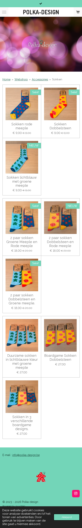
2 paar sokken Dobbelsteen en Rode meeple (60, 242)
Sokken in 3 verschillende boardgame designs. (22, 423)
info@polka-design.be (26, 455)
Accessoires (40, 79)
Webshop (21, 79)
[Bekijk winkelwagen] (78, 12)
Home (6, 79)
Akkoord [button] (67, 517)
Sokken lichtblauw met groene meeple (22, 181)
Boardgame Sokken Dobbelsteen (60, 358)
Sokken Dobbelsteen (60, 126)
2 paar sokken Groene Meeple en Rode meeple (21, 242)
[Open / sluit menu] (4, 12)
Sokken (57, 79)
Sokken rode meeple (21, 126)
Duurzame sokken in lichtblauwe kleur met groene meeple (22, 362)
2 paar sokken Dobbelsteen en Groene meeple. (21, 299)
